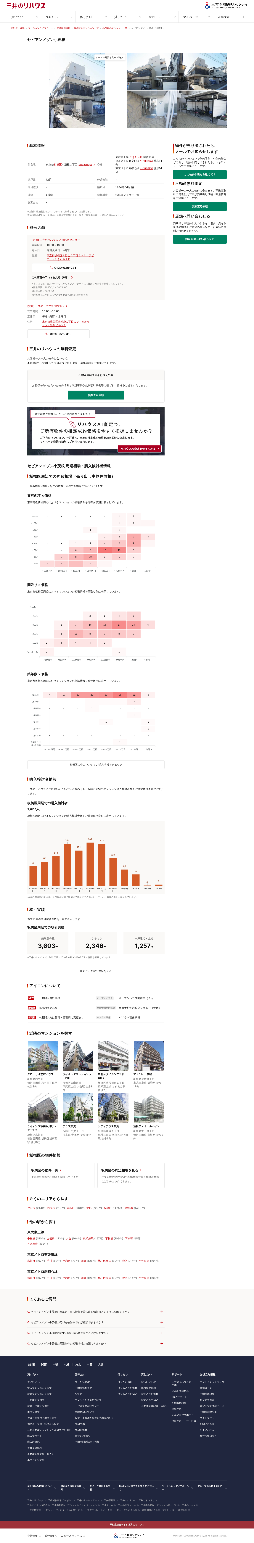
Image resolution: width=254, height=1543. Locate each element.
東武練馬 (88, 1238)
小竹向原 (144, 1260)
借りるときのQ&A (127, 1393)
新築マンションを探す (39, 1393)
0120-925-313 (61, 334)
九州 (101, 1364)
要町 (83, 1260)
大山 (68, 1238)
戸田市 (31, 1207)
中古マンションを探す (39, 1387)
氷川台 (31, 1260)
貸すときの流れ (149, 1393)
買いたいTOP (34, 1381)
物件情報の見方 (208, 1435)
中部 (55, 1364)
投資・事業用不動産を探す (42, 1417)
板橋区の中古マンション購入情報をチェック (96, 764)
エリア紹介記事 (35, 1459)
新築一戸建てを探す (38, 1405)
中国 (89, 1364)
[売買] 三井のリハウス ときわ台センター (56, 239)
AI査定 (78, 1393)
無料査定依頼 (200, 206)
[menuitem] (24, 16)
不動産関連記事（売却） (88, 1441)
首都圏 (31, 1364)
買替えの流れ (34, 1447)
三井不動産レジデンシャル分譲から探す (49, 1429)
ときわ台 (32, 1243)
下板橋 (109, 1238)
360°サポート (179, 1396)
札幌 (66, 1364)
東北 (78, 1364)
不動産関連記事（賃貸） (154, 1405)
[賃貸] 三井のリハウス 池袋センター (48, 305)
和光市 (51, 1207)
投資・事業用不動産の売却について (94, 1417)
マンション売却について (88, 1399)
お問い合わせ (207, 1423)
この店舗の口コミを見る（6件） (51, 277)
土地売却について (84, 1411)
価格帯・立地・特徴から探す (43, 1423)
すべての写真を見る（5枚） (110, 57)
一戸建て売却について (87, 1405)
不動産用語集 (179, 1402)
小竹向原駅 (146, 160)
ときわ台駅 (136, 157)
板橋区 (58, 164)
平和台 (66, 1260)
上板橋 (50, 1238)
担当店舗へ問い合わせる (199, 239)
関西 (43, 1364)
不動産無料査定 (83, 1387)
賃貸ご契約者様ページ (212, 1405)
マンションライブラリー (213, 1381)
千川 (49, 1260)
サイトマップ (207, 1417)
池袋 (124, 1260)
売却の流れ (81, 1429)
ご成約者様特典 (180, 1390)
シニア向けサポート (183, 1414)
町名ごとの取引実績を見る (96, 970)
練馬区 (129, 1207)
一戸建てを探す (35, 1399)
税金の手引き (207, 1399)
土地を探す (33, 1411)
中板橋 (31, 1238)
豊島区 (71, 1207)
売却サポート (82, 1423)
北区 (89, 1207)
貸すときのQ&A (149, 1399)
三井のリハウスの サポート (181, 1383)
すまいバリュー (208, 1429)
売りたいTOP (82, 1381)
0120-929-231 (65, 268)
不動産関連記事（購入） (40, 1453)
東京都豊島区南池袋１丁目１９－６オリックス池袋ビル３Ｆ (65, 323)
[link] (77, 90)
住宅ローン (206, 1387)
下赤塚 (129, 1238)
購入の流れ (33, 1441)
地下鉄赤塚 (104, 1260)
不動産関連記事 (208, 1411)
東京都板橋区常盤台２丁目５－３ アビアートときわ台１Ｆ (70, 257)
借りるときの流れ (127, 1387)
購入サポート (34, 1435)
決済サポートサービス (184, 1420)
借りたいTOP (125, 1381)
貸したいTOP (148, 1381)
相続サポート (179, 1408)
